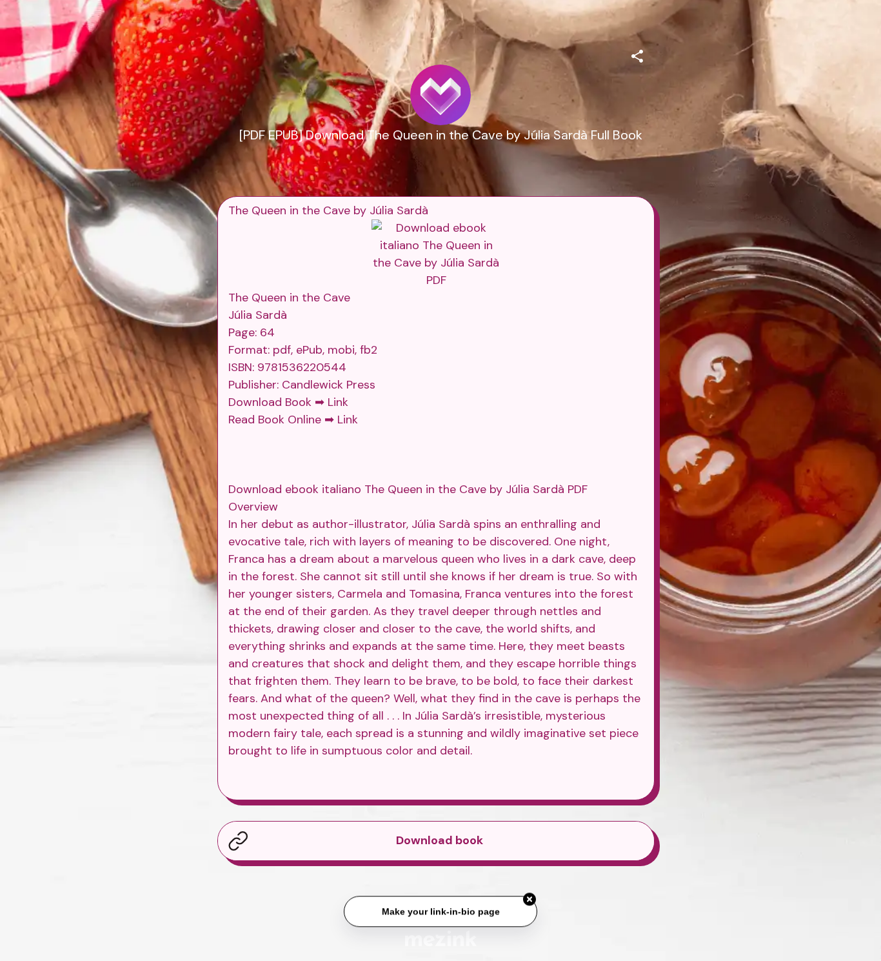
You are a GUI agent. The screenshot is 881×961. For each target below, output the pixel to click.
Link (338, 402)
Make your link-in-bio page (440, 911)
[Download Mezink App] (441, 938)
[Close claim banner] (529, 899)
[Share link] (637, 54)
